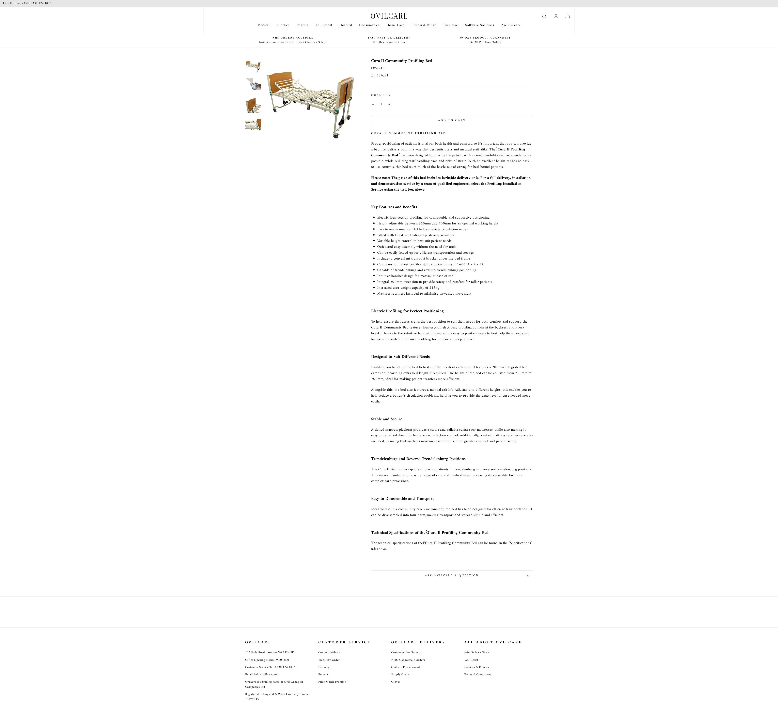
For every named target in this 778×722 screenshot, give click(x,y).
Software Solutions (479, 25)
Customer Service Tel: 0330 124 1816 (270, 667)
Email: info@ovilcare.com (262, 674)
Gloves (395, 682)
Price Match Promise (332, 682)
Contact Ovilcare (329, 652)
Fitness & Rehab (423, 25)
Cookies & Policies (476, 667)
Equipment (324, 25)
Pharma (303, 25)
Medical (263, 25)
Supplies (283, 25)
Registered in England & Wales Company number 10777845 (277, 697)
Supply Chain (400, 674)
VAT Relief (471, 660)
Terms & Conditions (477, 674)
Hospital (345, 25)
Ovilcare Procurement (405, 667)
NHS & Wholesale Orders (408, 660)
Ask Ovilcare (511, 25)
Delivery (323, 667)
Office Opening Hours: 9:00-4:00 (267, 660)
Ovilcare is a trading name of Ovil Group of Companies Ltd (274, 684)
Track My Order (329, 660)
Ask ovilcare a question (452, 575)
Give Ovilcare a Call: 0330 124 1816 (27, 3)
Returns (323, 674)
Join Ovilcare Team (476, 652)
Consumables (369, 25)
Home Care (395, 25)
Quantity (381, 95)
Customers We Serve (404, 652)
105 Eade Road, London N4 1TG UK (269, 652)
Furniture (451, 25)
